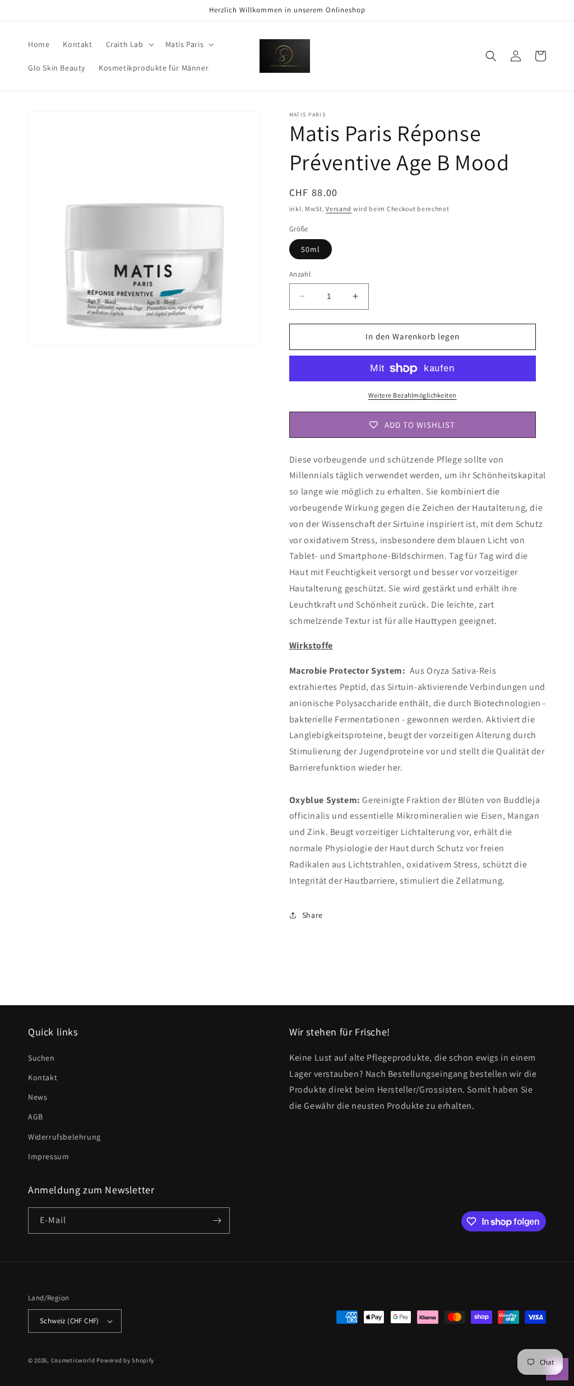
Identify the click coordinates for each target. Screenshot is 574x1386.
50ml (310, 249)
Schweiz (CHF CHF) (69, 1321)
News (37, 1097)
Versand (338, 208)
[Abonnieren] (217, 1220)
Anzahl (300, 274)
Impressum (48, 1156)
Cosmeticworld (73, 1360)
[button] (129, 44)
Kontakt (42, 1077)
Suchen (41, 1058)
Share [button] (312, 915)
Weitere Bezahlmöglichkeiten (412, 395)
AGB (35, 1117)
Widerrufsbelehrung (64, 1137)
